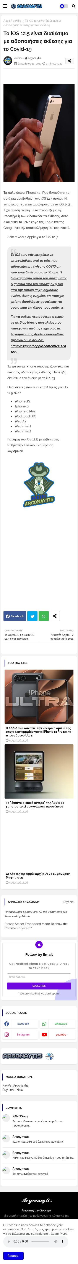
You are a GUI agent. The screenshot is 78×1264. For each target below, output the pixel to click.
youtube (61, 1034)
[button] (73, 6)
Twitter (32, 616)
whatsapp (61, 1023)
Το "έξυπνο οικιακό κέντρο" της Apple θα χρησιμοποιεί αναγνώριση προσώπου (35, 804)
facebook (23, 1023)
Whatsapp (44, 616)
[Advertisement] (39, 568)
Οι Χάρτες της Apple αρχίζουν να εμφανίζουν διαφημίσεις (38, 875)
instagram (23, 1034)
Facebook (17, 616)
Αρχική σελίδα (12, 20)
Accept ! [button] (13, 1255)
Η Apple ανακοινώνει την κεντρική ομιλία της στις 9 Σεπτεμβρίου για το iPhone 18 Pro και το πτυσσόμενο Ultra (39, 731)
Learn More (59, 1233)
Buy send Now (12, 1090)
